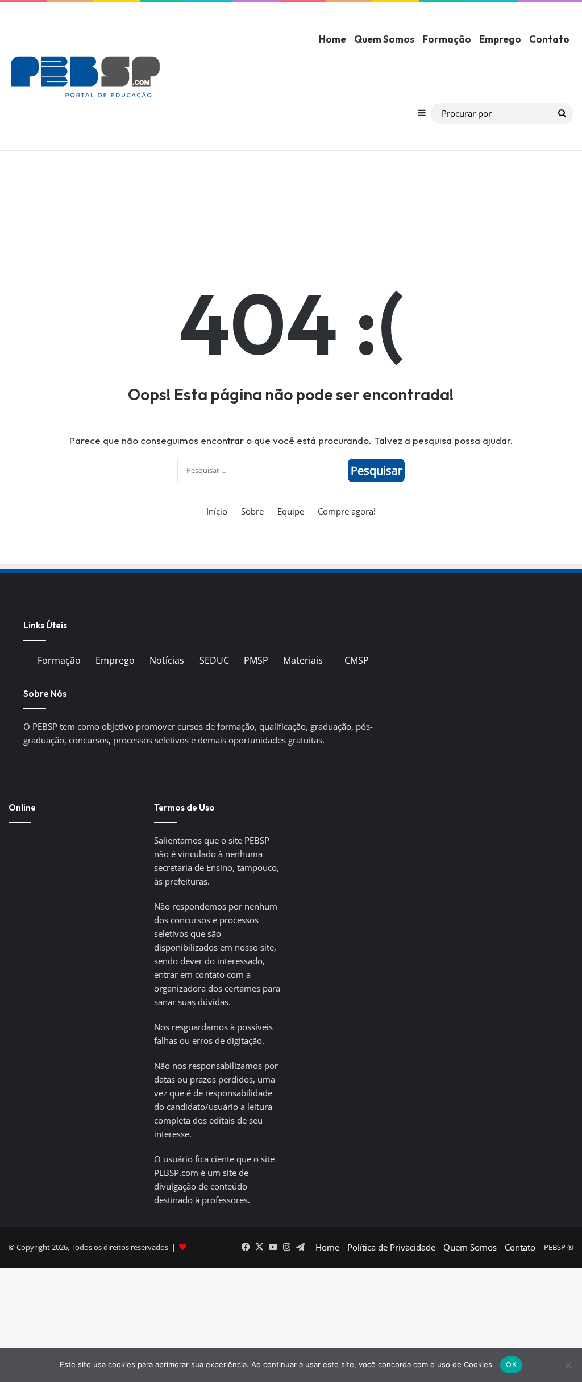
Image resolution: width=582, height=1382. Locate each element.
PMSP (256, 660)
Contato (549, 39)
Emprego (500, 39)
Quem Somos (384, 39)
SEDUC (214, 660)
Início (216, 511)
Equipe (290, 511)
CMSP (356, 660)
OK (511, 1364)
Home (332, 39)
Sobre (252, 511)
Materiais (303, 660)
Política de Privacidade (391, 1247)
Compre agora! (347, 511)
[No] (567, 1365)
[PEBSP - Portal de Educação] (85, 76)
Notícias (166, 660)
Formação (446, 39)
